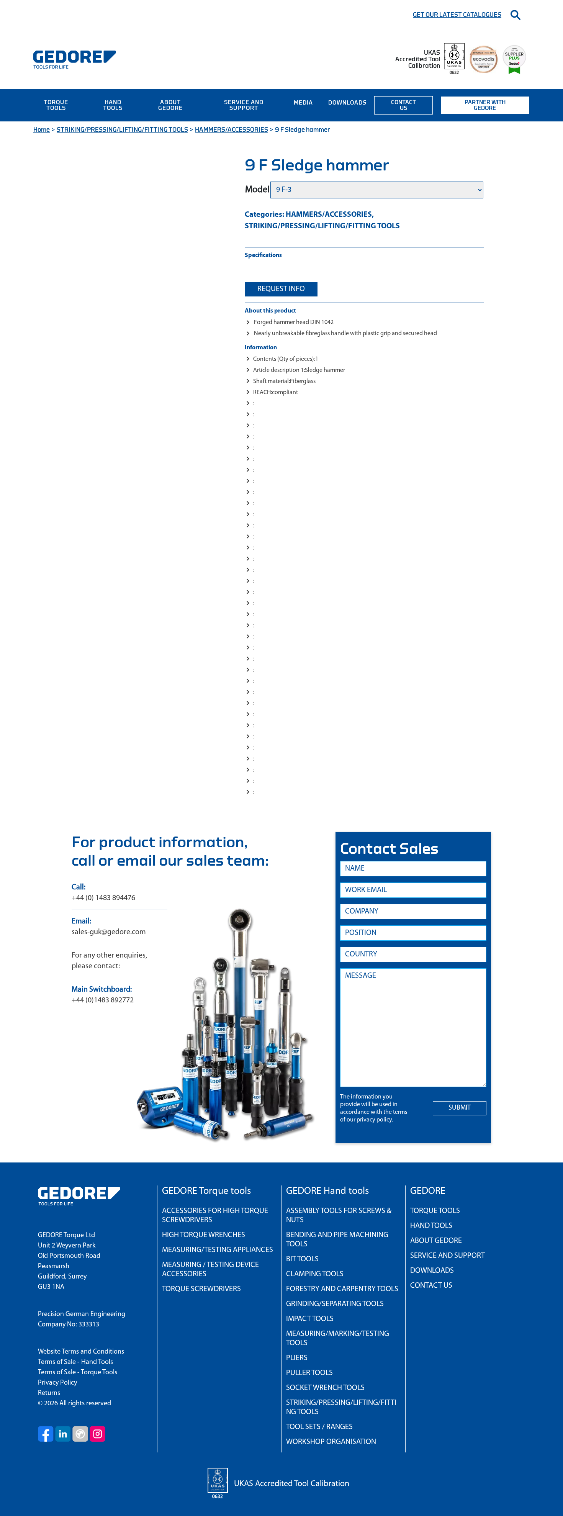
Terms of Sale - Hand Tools (75, 1362)
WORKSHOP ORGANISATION (331, 1442)
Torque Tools (56, 105)
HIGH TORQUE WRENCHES (203, 1235)
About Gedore (170, 105)
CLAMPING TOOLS (315, 1274)
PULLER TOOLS (309, 1373)
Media (303, 103)
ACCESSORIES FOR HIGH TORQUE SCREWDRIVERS (215, 1215)
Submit (459, 1108)
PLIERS (297, 1358)
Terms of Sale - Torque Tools (77, 1372)
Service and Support (243, 105)
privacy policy (374, 1120)
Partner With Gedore (485, 105)
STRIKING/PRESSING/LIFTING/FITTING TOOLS (122, 130)
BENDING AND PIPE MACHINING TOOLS (337, 1239)
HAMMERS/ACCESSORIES (231, 130)
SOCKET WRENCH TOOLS (325, 1388)
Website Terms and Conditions (81, 1352)
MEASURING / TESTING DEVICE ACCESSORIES (210, 1269)
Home (41, 130)
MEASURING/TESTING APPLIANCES (217, 1250)
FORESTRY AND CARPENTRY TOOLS (342, 1289)
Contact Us (403, 105)
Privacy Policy (57, 1383)
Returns (49, 1393)
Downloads (347, 103)
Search (515, 15)
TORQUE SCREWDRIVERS (201, 1289)
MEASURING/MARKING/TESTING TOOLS (337, 1338)
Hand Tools (113, 105)
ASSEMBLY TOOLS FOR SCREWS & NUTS (338, 1215)
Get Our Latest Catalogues (457, 15)
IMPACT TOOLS (310, 1319)
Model (257, 190)
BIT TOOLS (302, 1259)
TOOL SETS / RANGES (319, 1427)
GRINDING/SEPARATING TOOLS (335, 1304)
